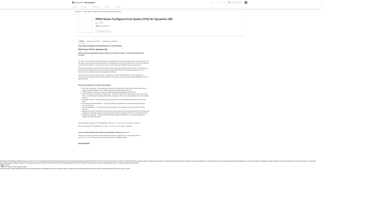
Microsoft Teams (86, 163)
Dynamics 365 (39, 163)
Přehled (81, 41)
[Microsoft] (77, 2)
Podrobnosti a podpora (110, 41)
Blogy (19, 161)
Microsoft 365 (48, 163)
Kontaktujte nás (46, 169)
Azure (33, 163)
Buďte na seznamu (138, 161)
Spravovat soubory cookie (122, 169)
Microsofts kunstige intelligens (9, 163)
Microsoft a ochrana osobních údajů (122, 163)
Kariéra (94, 163)
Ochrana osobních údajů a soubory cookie (65, 169)
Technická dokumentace (59, 161)
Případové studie (27, 161)
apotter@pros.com (84, 137)
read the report (122, 123)
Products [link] (78, 11)
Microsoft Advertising (60, 163)
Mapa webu (37, 169)
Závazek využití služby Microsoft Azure (92, 161)
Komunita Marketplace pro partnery (242, 161)
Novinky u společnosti (104, 163)
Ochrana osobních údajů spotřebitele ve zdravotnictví (16, 169)
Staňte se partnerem (125, 161)
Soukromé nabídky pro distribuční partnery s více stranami (298, 161)
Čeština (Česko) (5, 165)
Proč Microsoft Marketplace (8, 161)
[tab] (82, 41)
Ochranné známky (95, 169)
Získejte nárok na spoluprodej (221, 161)
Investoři (136, 163)
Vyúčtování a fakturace (111, 161)
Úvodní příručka (47, 161)
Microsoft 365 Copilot (74, 163)
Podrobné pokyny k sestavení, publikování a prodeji (195, 161)
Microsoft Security (25, 163)
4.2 (98, 26)
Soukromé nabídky (73, 161)
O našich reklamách (107, 169)
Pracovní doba (37, 161)
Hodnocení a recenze (93, 41)
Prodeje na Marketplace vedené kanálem (266, 161)
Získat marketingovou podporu (153, 161)
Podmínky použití (83, 169)
